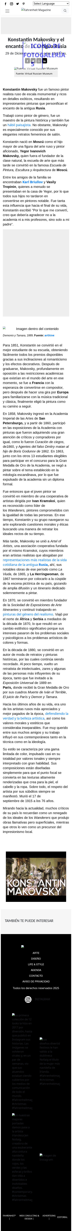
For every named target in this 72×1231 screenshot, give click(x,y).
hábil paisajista (19, 125)
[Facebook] (5, 4)
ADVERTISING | (49, 1217)
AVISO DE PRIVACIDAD (36, 981)
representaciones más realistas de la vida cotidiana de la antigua (35, 562)
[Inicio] (36, 9)
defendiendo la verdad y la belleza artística (35, 716)
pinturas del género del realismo (28, 614)
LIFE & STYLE (36, 964)
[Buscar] (65, 11)
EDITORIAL (62, 1217)
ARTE (36, 953)
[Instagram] (11, 4)
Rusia (43, 564)
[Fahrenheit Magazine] (36, 947)
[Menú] (7, 11)
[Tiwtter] (17, 4)
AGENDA (36, 970)
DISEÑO (36, 958)
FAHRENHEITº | (9, 1217)
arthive (49, 335)
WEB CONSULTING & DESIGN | (29, 1217)
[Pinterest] (23, 4)
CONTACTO (36, 975)
